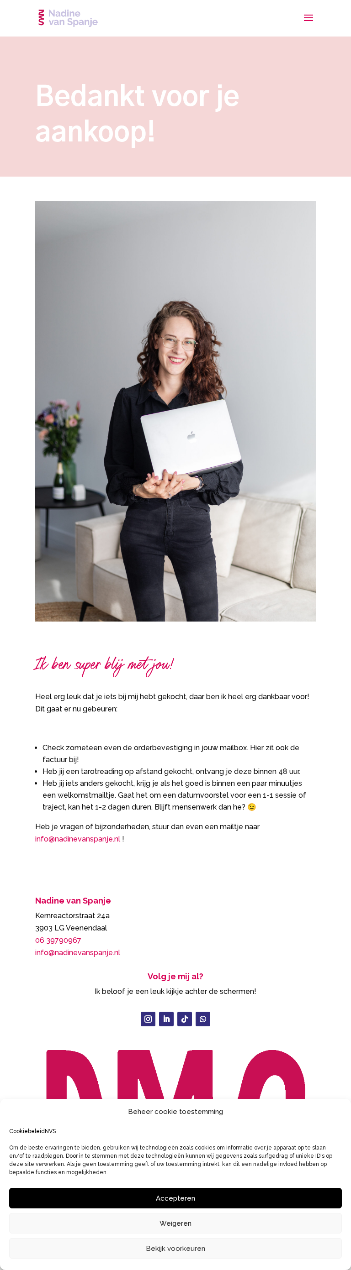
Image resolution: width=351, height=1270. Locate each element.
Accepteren (175, 1198)
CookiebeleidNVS (32, 1131)
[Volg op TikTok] (184, 1019)
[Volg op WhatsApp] (203, 1019)
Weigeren (175, 1223)
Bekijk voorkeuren (175, 1248)
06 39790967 (58, 940)
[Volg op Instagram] (148, 1019)
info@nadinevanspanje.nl (77, 839)
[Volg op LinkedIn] (166, 1019)
